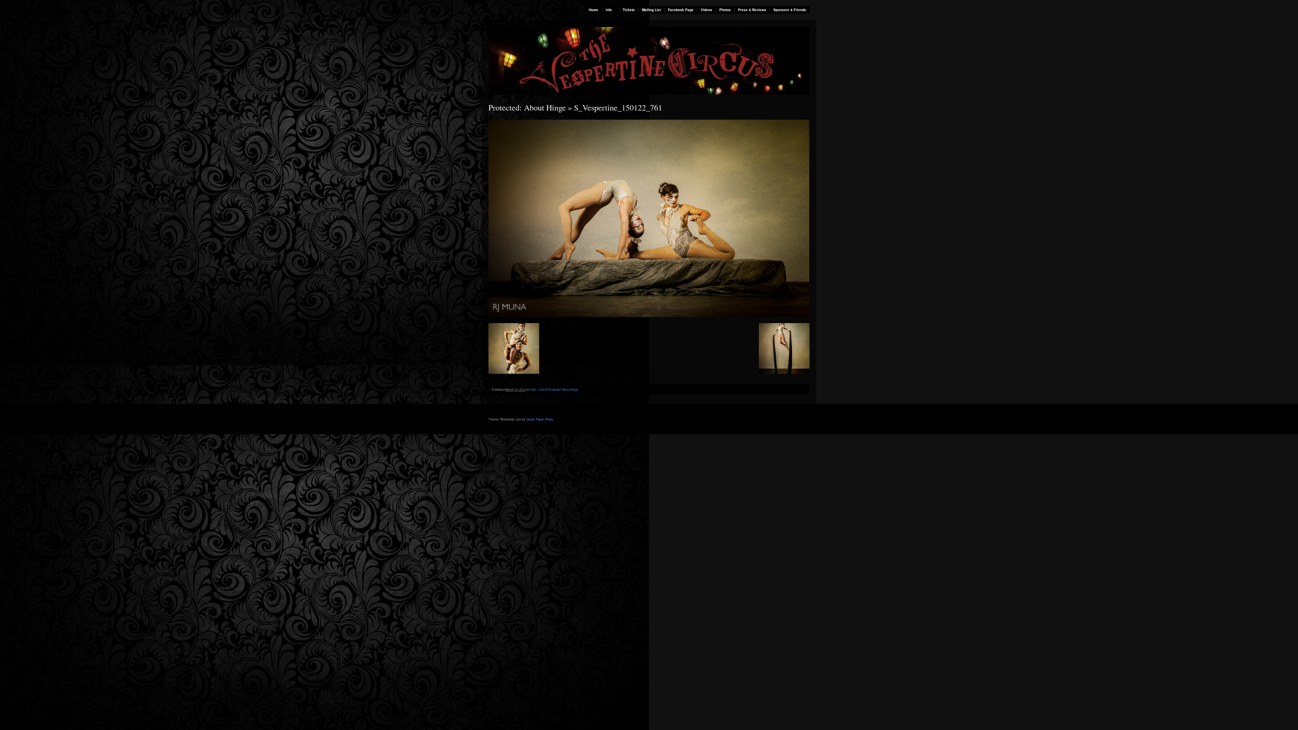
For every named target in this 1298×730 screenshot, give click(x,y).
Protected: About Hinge (527, 107)
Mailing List (651, 9)
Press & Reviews (752, 9)
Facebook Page (681, 9)
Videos (706, 9)
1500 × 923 (537, 389)
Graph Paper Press (539, 419)
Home (593, 9)
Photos (725, 9)
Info (609, 9)
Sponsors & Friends (789, 9)
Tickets (629, 9)
